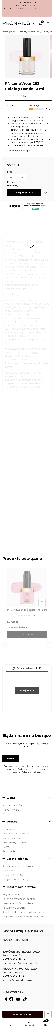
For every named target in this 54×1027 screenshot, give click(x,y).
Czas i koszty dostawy (14, 842)
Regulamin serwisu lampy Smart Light (23, 916)
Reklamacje (8, 851)
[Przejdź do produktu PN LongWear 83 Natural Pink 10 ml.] (27, 587)
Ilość (9, 171)
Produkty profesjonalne (29, 32)
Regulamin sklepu (12, 894)
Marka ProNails (10, 809)
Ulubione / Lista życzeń (14, 875)
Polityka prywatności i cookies (18, 899)
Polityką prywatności (31, 772)
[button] (49, 8)
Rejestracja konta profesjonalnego (21, 866)
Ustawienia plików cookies (17, 903)
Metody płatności (11, 838)
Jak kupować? (10, 829)
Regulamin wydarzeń (14, 907)
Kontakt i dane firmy (13, 805)
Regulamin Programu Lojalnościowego (23, 912)
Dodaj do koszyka (24, 192)
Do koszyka (27, 634)
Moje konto (8, 870)
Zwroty (6, 847)
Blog (5, 814)
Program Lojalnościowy (15, 879)
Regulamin (31, 766)
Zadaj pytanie (27, 690)
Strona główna (8, 32)
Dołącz (11, 758)
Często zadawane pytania (16, 833)
